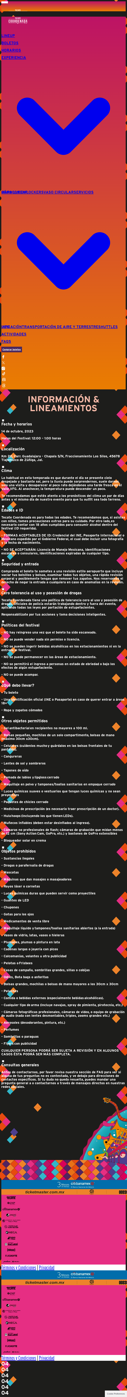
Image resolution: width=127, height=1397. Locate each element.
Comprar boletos (11, 349)
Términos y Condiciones (18, 1267)
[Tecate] (11, 1198)
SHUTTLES (108, 327)
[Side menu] (63, 357)
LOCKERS (34, 192)
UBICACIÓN (11, 327)
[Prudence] (11, 1250)
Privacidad (46, 1267)
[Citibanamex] (11, 1209)
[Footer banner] (63, 1187)
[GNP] (11, 1203)
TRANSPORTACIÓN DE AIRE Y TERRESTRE (60, 327)
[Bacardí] (11, 1244)
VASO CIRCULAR (58, 192)
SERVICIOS (84, 192)
